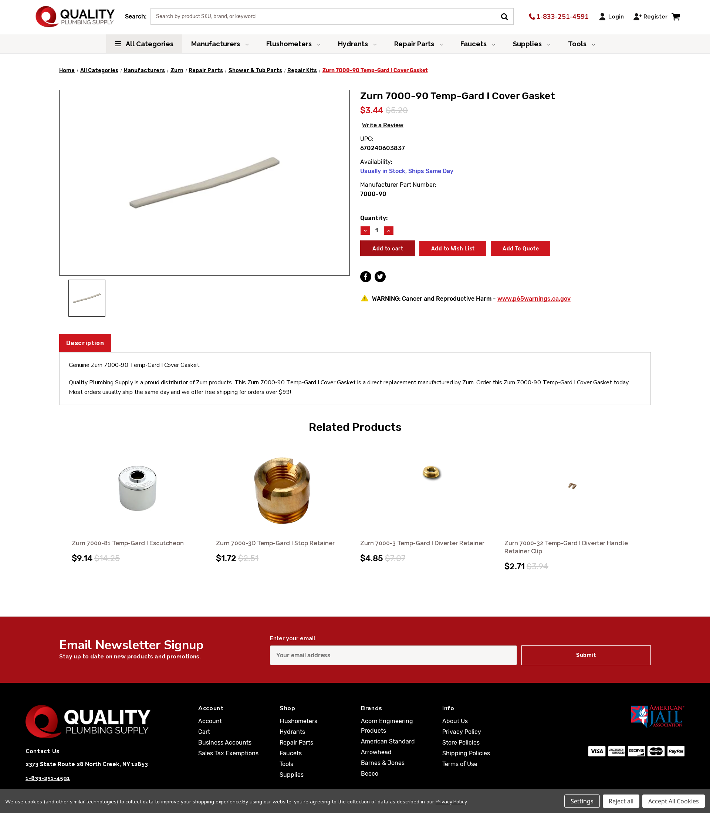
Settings (582, 801)
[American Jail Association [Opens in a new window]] (621, 716)
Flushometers (289, 44)
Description (85, 343)
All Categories (149, 44)
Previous (65, 498)
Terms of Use (459, 764)
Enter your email (292, 638)
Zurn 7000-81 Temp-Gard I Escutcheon (128, 543)
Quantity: (374, 218)
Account (210, 721)
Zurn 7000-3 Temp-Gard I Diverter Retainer (422, 543)
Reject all (621, 801)
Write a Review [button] (382, 125)
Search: (135, 16)
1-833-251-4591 (561, 16)
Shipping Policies (466, 753)
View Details (139, 488)
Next (644, 498)
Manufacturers (216, 44)
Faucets (474, 44)
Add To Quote (521, 249)
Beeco (369, 773)
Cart (204, 731)
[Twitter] (380, 276)
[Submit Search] (507, 16)
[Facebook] (365, 276)
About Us (455, 721)
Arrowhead (376, 752)
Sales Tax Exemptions (228, 753)
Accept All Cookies (673, 801)
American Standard (388, 741)
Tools (578, 44)
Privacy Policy (461, 731)
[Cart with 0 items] (676, 16)
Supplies (528, 44)
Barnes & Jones (383, 762)
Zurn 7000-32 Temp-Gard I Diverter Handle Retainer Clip (566, 547)
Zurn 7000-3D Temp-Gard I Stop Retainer (275, 543)
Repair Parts (415, 44)
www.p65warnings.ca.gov (534, 298)
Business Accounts (224, 742)
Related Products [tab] (355, 427)
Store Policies (461, 742)
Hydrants (353, 44)
